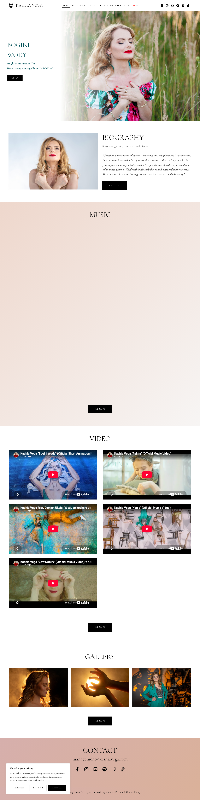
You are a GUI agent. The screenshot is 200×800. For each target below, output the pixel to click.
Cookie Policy (38, 780)
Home (66, 5)
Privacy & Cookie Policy (128, 792)
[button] (3, 66)
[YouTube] (172, 5)
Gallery (115, 5)
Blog (127, 5)
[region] (100, 66)
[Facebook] (162, 5)
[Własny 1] (183, 5)
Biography (79, 5)
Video (104, 5)
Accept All (57, 788)
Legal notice (108, 792)
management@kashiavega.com (100, 759)
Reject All (38, 788)
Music (93, 5)
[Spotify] (177, 5)
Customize (19, 788)
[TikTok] (188, 5)
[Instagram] (167, 5)
